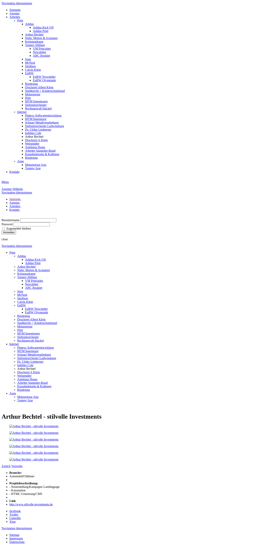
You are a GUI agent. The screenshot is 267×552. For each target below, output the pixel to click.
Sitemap (14, 535)
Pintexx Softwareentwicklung (43, 115)
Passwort (7, 224)
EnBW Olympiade (44, 80)
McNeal (30, 62)
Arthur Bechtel (34, 34)
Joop (28, 59)
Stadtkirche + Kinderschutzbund (45, 90)
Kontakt (14, 171)
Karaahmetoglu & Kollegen (42, 154)
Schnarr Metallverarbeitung (42, 122)
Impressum (16, 538)
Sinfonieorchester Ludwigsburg (44, 126)
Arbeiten (14, 17)
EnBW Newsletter (44, 76)
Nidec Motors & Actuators (41, 38)
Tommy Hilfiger (35, 45)
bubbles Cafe (33, 133)
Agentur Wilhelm (12, 189)
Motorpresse (32, 94)
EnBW (29, 73)
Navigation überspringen (17, 3)
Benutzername (10, 220)
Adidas (29, 24)
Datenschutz (17, 542)
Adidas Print (40, 31)
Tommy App (33, 168)
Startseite (15, 10)
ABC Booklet (41, 55)
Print (20, 20)
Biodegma (31, 83)
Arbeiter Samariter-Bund (40, 150)
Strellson (30, 66)
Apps (20, 161)
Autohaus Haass (35, 147)
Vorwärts (16, 466)
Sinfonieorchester (36, 105)
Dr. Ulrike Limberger (38, 129)
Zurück (6, 466)
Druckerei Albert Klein (39, 87)
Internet (22, 112)
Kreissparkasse (34, 41)
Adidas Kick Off (43, 27)
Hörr (28, 98)
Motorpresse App (35, 164)
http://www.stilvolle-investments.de (31, 504)
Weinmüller (32, 143)
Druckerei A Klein (36, 140)
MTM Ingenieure (35, 119)
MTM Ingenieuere (36, 101)
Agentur (14, 13)
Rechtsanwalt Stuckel (38, 108)
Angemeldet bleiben (18, 228)
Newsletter (39, 52)
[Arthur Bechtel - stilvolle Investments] (33, 426)
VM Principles (42, 48)
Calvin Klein (33, 69)
